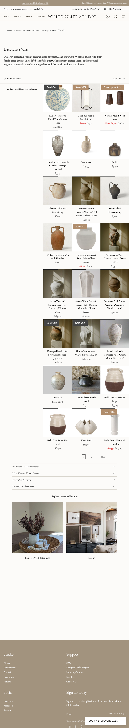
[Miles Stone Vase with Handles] (114, 422)
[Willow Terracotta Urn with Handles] (57, 237)
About (7, 662)
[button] (17, 17)
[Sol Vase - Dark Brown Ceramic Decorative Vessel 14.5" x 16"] (114, 283)
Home (9, 30)
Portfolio (8, 672)
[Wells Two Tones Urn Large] (114, 380)
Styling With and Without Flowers (25, 473)
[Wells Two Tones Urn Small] (57, 422)
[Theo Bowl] (86, 422)
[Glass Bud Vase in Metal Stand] (86, 98)
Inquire (7, 681)
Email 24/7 (71, 677)
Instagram (8, 701)
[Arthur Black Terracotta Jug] (114, 190)
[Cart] (123, 16)
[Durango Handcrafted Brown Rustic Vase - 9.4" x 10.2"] (57, 333)
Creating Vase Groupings (21, 480)
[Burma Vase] (86, 144)
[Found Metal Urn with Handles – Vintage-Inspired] (57, 144)
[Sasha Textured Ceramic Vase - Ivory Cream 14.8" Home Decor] (57, 283)
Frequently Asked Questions (23, 486)
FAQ (68, 662)
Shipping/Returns (74, 672)
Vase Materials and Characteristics (25, 466)
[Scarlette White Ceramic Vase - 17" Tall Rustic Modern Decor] (86, 190)
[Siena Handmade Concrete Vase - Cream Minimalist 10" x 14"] (114, 333)
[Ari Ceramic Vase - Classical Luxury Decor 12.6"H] (114, 237)
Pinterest (8, 710)
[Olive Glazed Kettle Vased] (86, 380)
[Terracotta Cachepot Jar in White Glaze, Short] (86, 237)
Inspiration (9, 677)
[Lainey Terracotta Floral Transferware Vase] (57, 98)
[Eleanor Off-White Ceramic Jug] (57, 190)
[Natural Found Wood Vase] (114, 98)
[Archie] (114, 144)
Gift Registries (113, 9)
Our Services (10, 667)
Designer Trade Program (86, 9)
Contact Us (71, 681)
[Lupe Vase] (57, 380)
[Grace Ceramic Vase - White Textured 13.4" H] (86, 333)
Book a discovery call (103, 721)
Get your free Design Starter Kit (102, 2)
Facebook (8, 705)
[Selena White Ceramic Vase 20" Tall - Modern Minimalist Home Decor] (86, 283)
